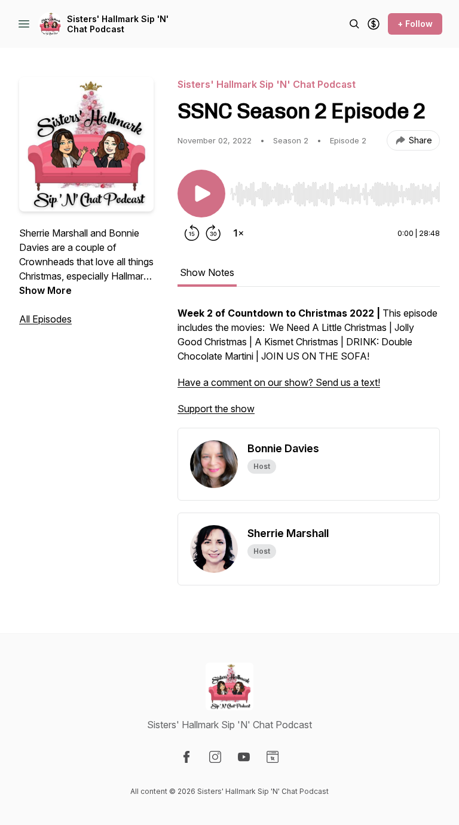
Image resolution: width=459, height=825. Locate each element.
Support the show (216, 409)
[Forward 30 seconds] (213, 233)
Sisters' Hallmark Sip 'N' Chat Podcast (118, 24)
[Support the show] (373, 24)
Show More (45, 290)
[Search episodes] (354, 24)
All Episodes (45, 319)
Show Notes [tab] (207, 272)
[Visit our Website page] (273, 757)
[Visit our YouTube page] (244, 757)
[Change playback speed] (238, 233)
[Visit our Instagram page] (215, 757)
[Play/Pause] (201, 193)
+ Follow (415, 24)
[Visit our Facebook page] (186, 757)
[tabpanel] (309, 367)
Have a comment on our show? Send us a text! (279, 382)
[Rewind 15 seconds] (191, 233)
